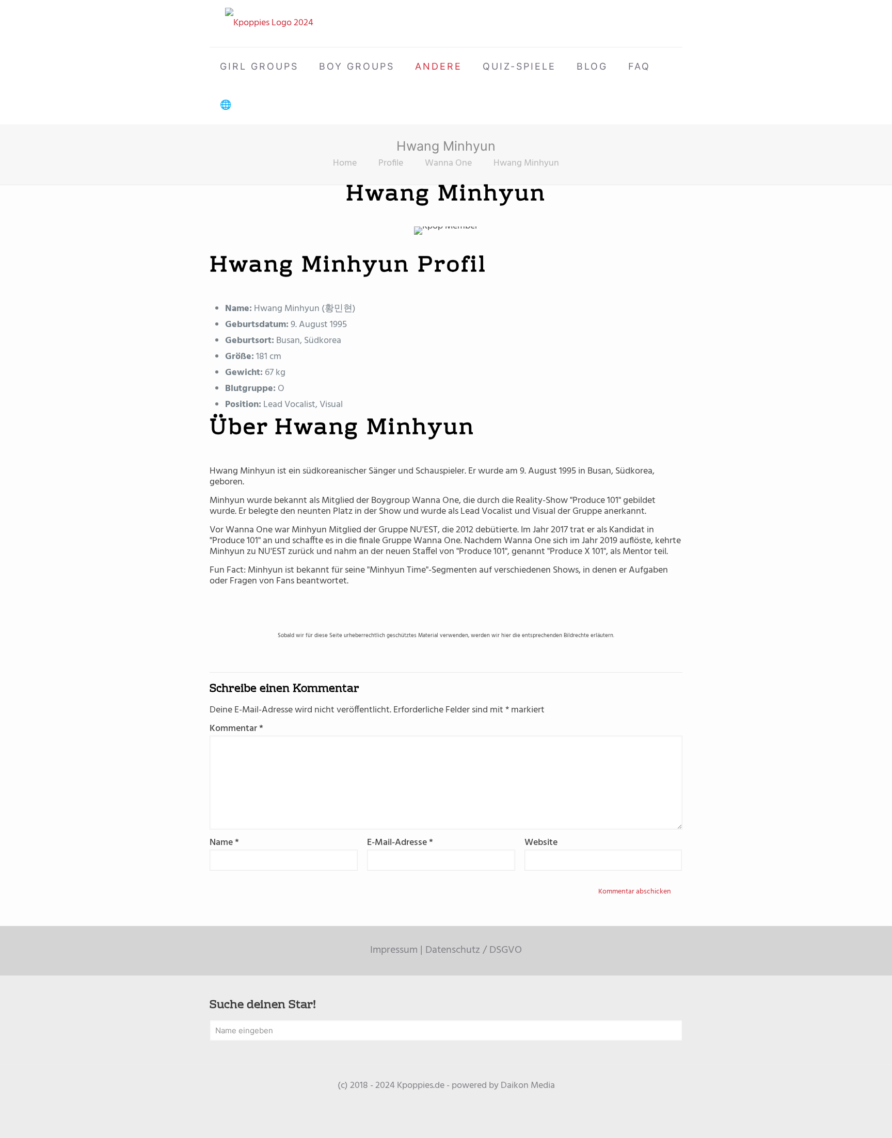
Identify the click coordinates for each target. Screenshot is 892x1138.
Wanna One (448, 163)
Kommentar (236, 728)
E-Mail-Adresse (400, 842)
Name (224, 842)
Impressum (394, 950)
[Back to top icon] (842, 1117)
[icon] (446, 1102)
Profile (390, 163)
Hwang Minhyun (526, 163)
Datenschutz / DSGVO (473, 950)
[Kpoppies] (269, 23)
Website (541, 842)
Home (345, 163)
